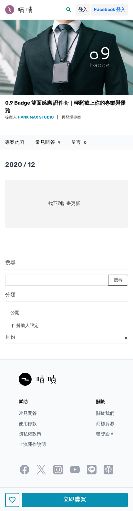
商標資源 (105, 423)
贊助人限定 (24, 325)
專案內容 (15, 142)
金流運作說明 (32, 444)
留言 (79, 142)
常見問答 (48, 142)
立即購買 (75, 499)
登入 (82, 9)
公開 (14, 312)
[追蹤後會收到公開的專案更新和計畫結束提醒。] (12, 500)
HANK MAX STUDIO (36, 117)
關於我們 (105, 413)
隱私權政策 (30, 434)
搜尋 (10, 262)
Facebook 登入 (109, 9)
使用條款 (28, 423)
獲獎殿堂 (105, 434)
